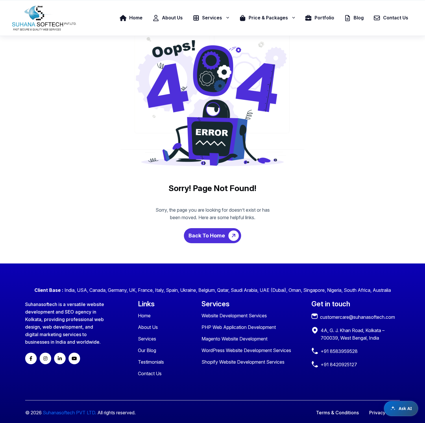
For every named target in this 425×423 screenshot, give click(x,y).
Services (147, 338)
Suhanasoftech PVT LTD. (69, 412)
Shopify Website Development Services (243, 362)
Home (144, 315)
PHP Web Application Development (239, 327)
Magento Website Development (234, 338)
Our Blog (147, 350)
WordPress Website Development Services (246, 350)
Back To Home (207, 235)
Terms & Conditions (337, 412)
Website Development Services (234, 315)
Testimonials (151, 362)
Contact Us (150, 373)
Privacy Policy (384, 412)
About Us (148, 327)
